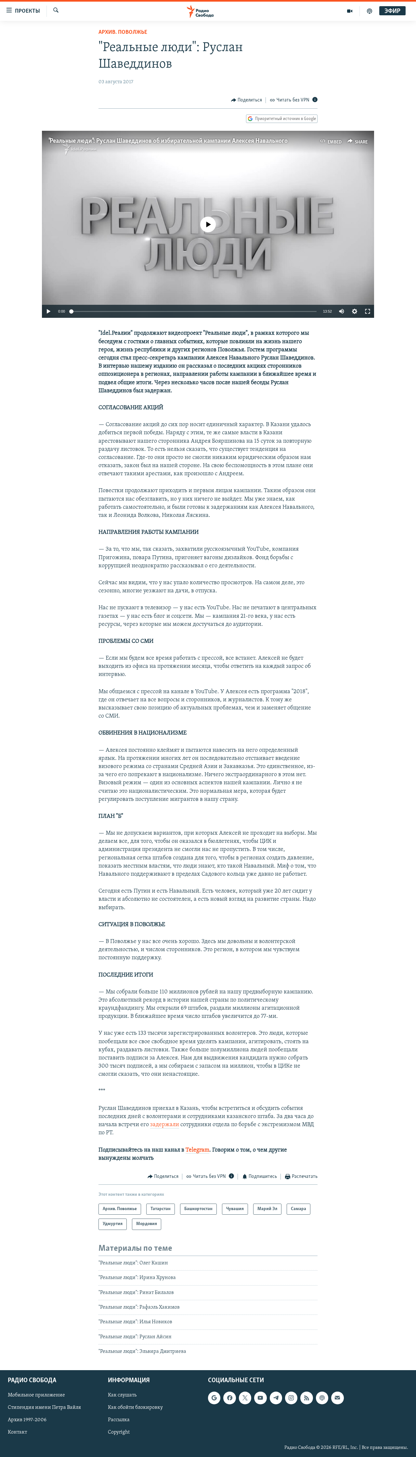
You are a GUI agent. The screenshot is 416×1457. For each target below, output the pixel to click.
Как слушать (122, 1395)
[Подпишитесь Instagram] (291, 1398)
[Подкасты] (322, 1398)
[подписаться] (337, 1398)
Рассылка (119, 1420)
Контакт (17, 1432)
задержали (164, 1125)
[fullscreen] (367, 311)
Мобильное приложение (36, 1395)
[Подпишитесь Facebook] (229, 1398)
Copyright (119, 1432)
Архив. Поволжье (122, 32)
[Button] (246, 100)
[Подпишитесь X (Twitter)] (245, 1398)
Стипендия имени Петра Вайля (44, 1407)
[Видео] (350, 11)
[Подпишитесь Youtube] (260, 1398)
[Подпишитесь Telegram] (276, 1398)
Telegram (197, 1150)
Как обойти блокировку (135, 1407)
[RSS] (306, 1398)
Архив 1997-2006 (27, 1420)
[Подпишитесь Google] (214, 1398)
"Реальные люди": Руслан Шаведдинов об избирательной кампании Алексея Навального (168, 141)
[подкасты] (369, 11)
